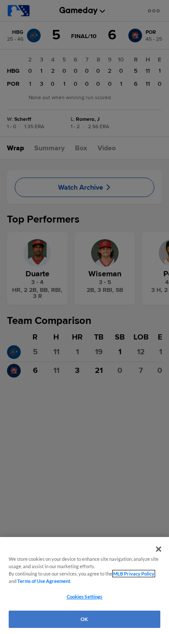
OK (84, 619)
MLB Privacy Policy (133, 573)
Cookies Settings (85, 596)
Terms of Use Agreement (43, 581)
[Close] (158, 549)
